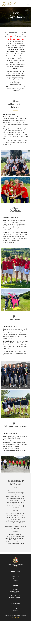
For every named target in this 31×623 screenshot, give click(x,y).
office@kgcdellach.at (15, 597)
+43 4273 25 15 (15, 596)
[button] (15, 163)
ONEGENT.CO (15, 617)
